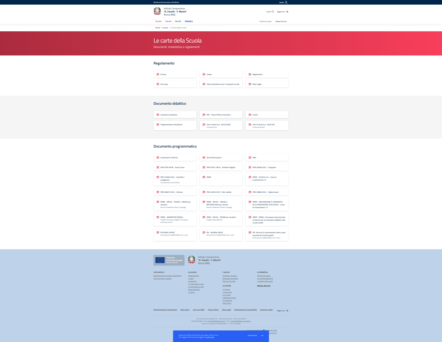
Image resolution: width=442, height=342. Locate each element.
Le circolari (227, 295)
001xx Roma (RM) (239, 318)
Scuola (165, 27)
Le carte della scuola (196, 286)
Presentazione (193, 275)
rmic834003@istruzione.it (216, 321)
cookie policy (210, 337)
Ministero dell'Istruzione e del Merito (167, 275)
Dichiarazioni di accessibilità (245, 309)
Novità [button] (178, 21)
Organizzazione (194, 289)
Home (157, 27)
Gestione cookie (266, 309)
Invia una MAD (198, 309)
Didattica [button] (189, 21)
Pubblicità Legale (265, 21)
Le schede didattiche (265, 278)
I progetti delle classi (265, 281)
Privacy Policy (213, 309)
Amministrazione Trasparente (165, 309)
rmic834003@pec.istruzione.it (240, 321)
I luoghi (191, 278)
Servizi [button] (168, 21)
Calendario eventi (229, 297)
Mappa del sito (281, 21)
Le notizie (226, 289)
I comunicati (227, 292)
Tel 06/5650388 (196, 321)
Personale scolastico (230, 278)
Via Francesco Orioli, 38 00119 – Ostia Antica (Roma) (214, 318)
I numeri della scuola (196, 284)
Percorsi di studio (229, 281)
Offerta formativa (263, 275)
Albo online (227, 303)
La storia (191, 292)
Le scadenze (227, 300)
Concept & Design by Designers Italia (261, 330)
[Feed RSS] (287, 12)
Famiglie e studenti (230, 275)
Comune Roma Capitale (163, 278)
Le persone (192, 281)
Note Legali (226, 309)
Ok (262, 335)
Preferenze (252, 335)
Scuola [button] (158, 21)
